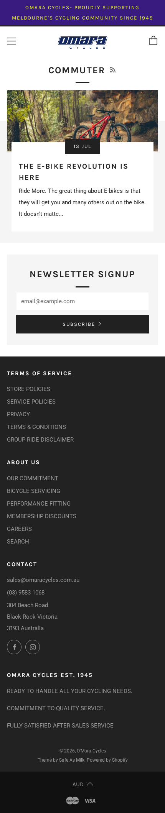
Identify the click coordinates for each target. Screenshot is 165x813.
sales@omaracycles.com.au (43, 579)
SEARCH (18, 541)
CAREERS (19, 529)
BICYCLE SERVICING (33, 491)
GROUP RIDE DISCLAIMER (40, 439)
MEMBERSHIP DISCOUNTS (41, 516)
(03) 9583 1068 (26, 592)
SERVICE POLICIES (31, 401)
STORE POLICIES (28, 389)
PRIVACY (18, 414)
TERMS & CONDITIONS (36, 427)
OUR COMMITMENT (32, 478)
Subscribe (79, 324)
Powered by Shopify (107, 760)
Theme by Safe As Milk (61, 760)
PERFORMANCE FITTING (39, 503)
